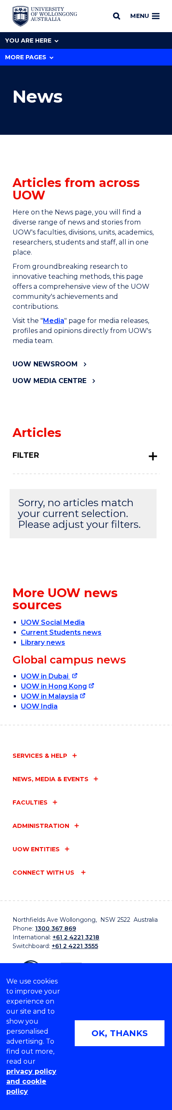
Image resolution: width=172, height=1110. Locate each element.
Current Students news (61, 632)
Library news (43, 642)
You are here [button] (28, 40)
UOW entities (36, 849)
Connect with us (44, 872)
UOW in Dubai (45, 676)
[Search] (116, 16)
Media (53, 321)
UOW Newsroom (45, 364)
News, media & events (51, 779)
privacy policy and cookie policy (31, 1081)
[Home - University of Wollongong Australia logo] (45, 16)
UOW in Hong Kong (54, 686)
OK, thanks (119, 1033)
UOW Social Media (53, 622)
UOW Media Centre (49, 381)
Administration (41, 826)
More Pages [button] (25, 57)
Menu (139, 16)
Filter (26, 455)
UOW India (39, 706)
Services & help (40, 755)
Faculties (30, 802)
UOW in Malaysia (49, 696)
